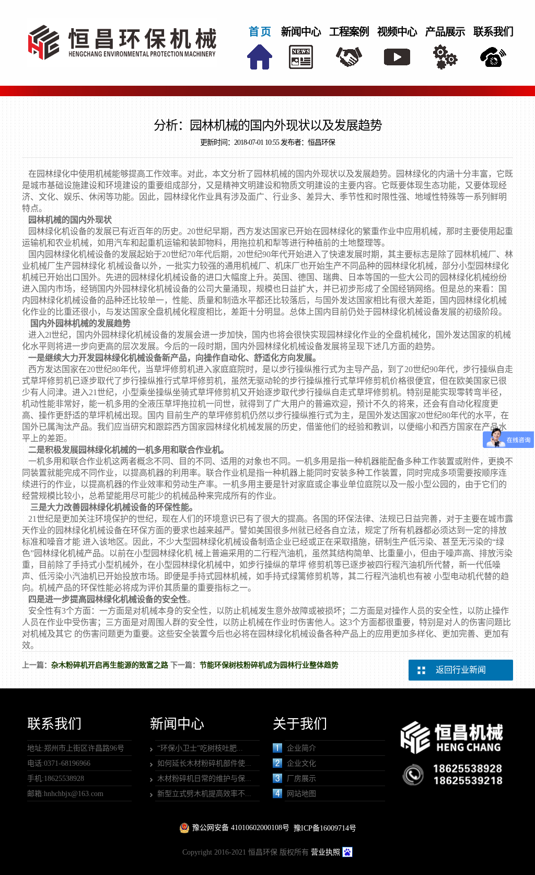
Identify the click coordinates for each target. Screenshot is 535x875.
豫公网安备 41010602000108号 (240, 828)
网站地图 (301, 794)
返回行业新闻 (461, 669)
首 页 (260, 32)
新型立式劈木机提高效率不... (204, 794)
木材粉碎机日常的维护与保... (204, 778)
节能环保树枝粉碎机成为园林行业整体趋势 (269, 665)
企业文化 (301, 763)
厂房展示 (301, 778)
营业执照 (325, 852)
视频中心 (397, 32)
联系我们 (493, 32)
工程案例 (349, 32)
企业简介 (301, 748)
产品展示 (445, 32)
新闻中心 (301, 32)
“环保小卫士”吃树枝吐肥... (200, 748)
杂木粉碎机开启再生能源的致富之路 (109, 665)
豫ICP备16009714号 (325, 828)
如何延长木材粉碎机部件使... (204, 763)
